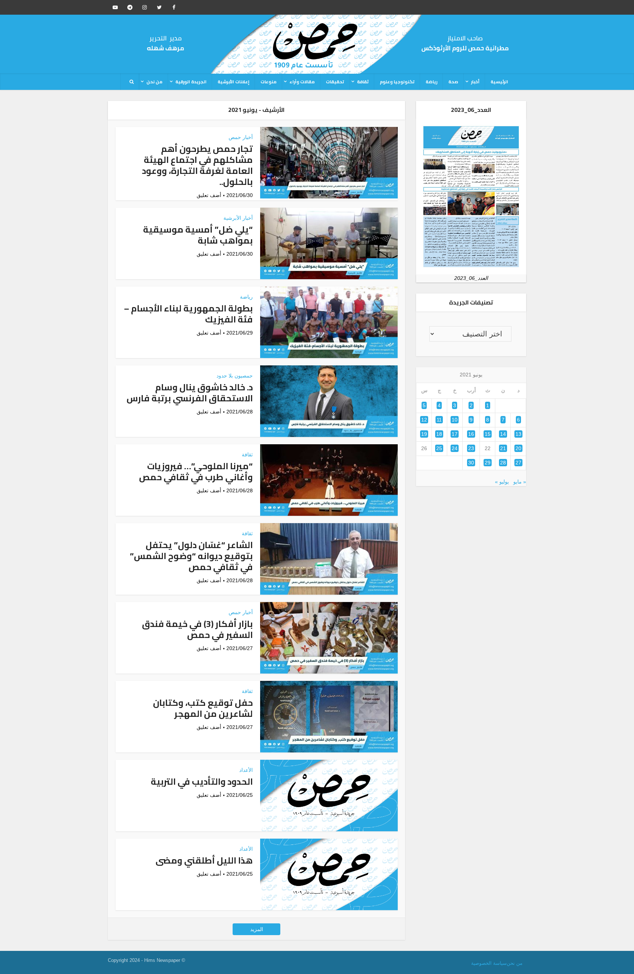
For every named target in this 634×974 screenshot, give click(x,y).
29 (488, 463)
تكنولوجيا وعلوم (397, 81)
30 (471, 463)
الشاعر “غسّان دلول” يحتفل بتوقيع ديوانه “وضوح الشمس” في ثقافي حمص (191, 556)
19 (424, 434)
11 (439, 420)
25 (439, 448)
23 (471, 448)
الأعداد (246, 770)
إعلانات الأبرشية (233, 81)
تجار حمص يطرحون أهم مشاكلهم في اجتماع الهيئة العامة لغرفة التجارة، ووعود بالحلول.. (197, 165)
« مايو (519, 482)
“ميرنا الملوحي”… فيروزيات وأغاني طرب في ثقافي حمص (196, 471)
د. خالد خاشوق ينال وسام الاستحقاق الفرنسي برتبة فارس (190, 392)
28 (503, 463)
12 (424, 420)
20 (518, 448)
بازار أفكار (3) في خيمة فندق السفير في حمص (197, 629)
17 (455, 434)
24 (455, 448)
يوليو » (502, 482)
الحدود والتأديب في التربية (202, 781)
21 (503, 448)
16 (471, 434)
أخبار (475, 81)
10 (455, 420)
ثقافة (363, 81)
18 (439, 434)
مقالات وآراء (302, 81)
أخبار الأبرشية (238, 218)
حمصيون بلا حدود (234, 376)
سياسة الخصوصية (489, 963)
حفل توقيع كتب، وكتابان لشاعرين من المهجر (203, 708)
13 (518, 434)
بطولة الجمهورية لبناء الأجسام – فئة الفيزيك (188, 314)
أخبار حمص (241, 137)
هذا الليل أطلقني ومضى (204, 860)
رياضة (431, 81)
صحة (453, 81)
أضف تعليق (209, 195)
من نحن (154, 81)
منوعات (268, 81)
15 (488, 434)
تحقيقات (335, 81)
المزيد (256, 929)
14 (503, 434)
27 (518, 463)
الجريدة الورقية (191, 81)
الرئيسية (499, 81)
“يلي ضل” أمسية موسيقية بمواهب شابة (198, 235)
